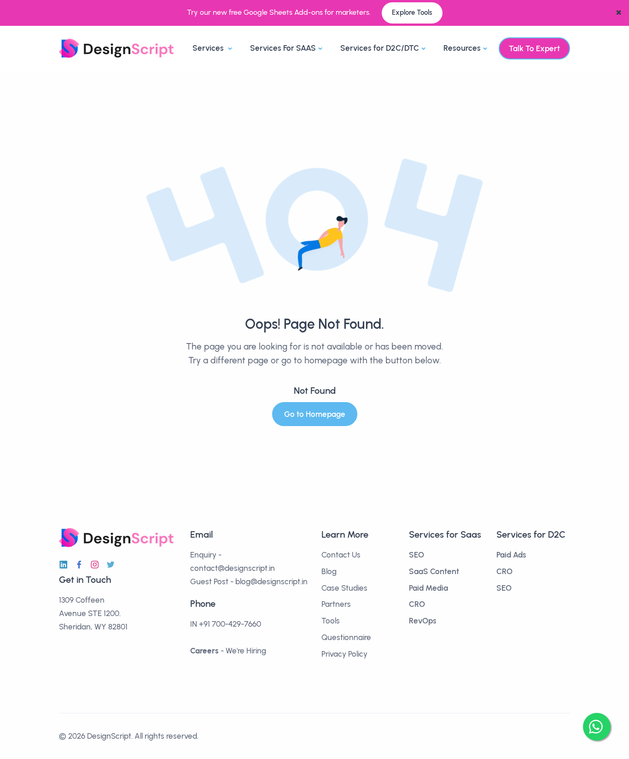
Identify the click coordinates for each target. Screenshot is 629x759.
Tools (330, 620)
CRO (417, 604)
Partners (336, 604)
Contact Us (341, 554)
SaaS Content (434, 571)
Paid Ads (511, 554)
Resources (462, 48)
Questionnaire (346, 637)
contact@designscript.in (232, 568)
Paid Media (428, 588)
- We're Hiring (228, 650)
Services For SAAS (283, 48)
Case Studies (344, 588)
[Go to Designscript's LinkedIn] (63, 565)
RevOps (423, 620)
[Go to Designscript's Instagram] (94, 565)
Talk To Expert (534, 48)
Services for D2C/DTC (379, 48)
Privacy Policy (344, 653)
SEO (416, 554)
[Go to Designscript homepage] (116, 48)
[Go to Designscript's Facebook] (79, 565)
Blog (329, 571)
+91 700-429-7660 (230, 624)
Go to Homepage (314, 414)
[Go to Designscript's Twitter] (110, 565)
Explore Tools (412, 12)
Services (209, 48)
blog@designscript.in (271, 581)
